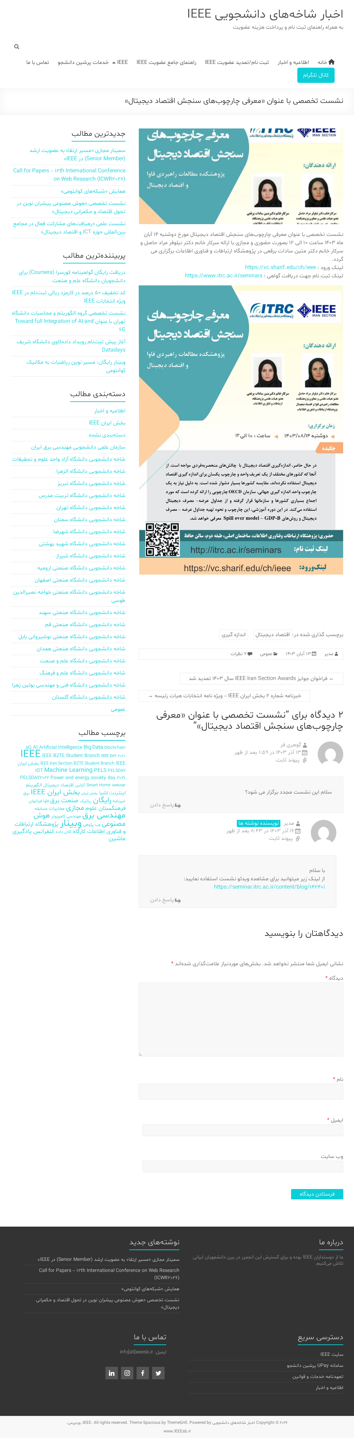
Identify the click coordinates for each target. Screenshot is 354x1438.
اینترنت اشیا (112, 793)
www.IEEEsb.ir (177, 1431)
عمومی (266, 654)
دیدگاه (334, 978)
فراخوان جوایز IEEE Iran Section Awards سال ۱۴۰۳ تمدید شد (261, 678)
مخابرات (57, 808)
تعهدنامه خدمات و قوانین (317, 1376)
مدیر (328, 654)
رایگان (102, 800)
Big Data (93, 747)
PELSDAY (116, 771)
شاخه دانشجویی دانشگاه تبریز (91, 483)
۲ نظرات (239, 654)
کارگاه (79, 831)
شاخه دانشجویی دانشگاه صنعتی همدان (81, 649)
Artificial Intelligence (60, 747)
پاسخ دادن (162, 805)
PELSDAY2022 (34, 778)
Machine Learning (68, 770)
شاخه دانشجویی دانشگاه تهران (90, 507)
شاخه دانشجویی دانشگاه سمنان (89, 520)
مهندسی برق (103, 815)
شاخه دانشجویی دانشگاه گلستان (88, 697)
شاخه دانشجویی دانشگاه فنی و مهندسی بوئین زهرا (68, 685)
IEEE (122, 62)
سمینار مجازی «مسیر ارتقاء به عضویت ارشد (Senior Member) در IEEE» (108, 1259)
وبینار (71, 823)
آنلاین (80, 785)
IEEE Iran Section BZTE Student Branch (77, 763)
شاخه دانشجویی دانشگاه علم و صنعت (82, 661)
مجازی (75, 808)
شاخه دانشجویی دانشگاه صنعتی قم (85, 625)
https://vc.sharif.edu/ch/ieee (280, 267)
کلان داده (64, 832)
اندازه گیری (234, 635)
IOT (39, 770)
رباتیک (86, 801)
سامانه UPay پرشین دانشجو (315, 1365)
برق (26, 793)
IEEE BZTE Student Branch (71, 755)
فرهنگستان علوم (105, 808)
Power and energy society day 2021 (87, 778)
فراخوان (35, 801)
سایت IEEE (331, 1354)
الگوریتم (34, 785)
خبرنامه (119, 801)
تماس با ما (37, 62)
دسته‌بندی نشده (107, 435)
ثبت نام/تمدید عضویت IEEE (237, 62)
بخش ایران (89, 793)
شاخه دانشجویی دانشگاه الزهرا (90, 471)
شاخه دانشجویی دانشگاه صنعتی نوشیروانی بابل (71, 637)
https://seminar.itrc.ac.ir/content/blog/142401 (269, 887)
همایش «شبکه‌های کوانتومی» (93, 191)
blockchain (114, 747)
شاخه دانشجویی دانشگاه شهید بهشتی (82, 544)
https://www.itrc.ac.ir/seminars (223, 276)
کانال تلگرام (316, 75)
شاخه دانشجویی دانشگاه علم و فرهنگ (82, 673)
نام (338, 1079)
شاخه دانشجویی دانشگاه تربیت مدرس (82, 495)
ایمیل (335, 1120)
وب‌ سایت (332, 1156)
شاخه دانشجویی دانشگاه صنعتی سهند (82, 612)
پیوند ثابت (288, 760)
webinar (118, 785)
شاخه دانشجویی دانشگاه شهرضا (89, 532)
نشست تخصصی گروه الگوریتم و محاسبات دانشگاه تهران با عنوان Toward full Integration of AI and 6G (68, 321)
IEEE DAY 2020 (113, 756)
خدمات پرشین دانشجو (83, 62)
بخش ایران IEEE (107, 423)
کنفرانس (43, 831)
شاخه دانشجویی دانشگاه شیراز (90, 556)
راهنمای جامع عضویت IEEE (166, 62)
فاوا (46, 801)
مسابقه (41, 809)
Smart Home (98, 785)
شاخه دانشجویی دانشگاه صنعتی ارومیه (81, 568)
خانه (323, 62)
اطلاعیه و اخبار (293, 62)
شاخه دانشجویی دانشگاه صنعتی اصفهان (80, 580)
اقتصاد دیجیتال (272, 635)
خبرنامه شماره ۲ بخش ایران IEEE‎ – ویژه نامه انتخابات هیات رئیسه (224, 696)
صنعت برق (64, 800)
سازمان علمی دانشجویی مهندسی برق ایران (78, 447)
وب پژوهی (91, 824)
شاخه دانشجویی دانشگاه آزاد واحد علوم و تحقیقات (68, 459)
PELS (100, 770)
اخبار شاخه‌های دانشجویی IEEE (265, 14)
